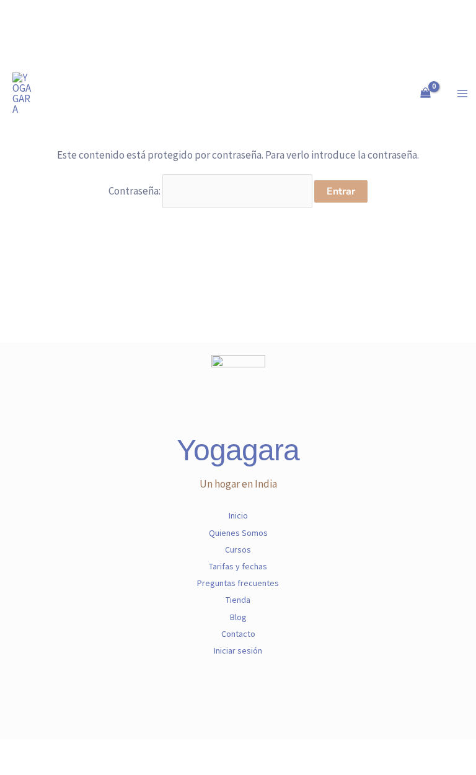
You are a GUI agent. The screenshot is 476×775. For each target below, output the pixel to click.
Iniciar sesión (238, 650)
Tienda (238, 599)
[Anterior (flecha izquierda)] (12, 769)
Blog (238, 617)
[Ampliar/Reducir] (12, 751)
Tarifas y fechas (238, 566)
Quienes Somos (238, 532)
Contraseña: (135, 191)
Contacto (238, 633)
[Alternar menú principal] (462, 93)
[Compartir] (65, 751)
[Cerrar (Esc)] (92, 751)
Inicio (238, 515)
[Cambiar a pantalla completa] (39, 751)
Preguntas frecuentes (238, 583)
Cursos (238, 549)
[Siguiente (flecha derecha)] (39, 769)
